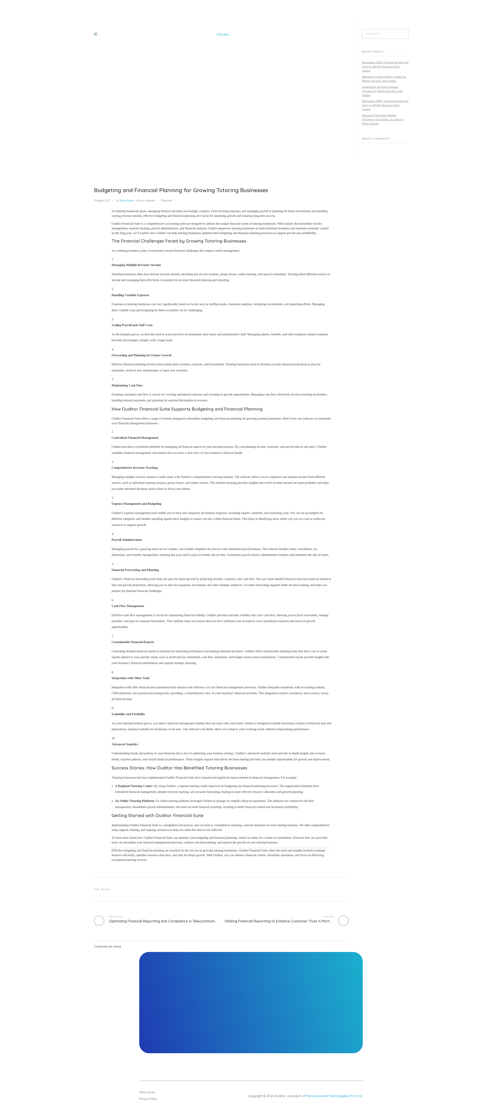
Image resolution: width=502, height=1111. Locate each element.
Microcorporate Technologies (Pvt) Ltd (334, 1096)
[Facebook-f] (323, 1067)
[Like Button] (179, 201)
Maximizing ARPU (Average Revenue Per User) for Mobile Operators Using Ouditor (385, 66)
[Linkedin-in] (310, 1067)
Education (166, 200)
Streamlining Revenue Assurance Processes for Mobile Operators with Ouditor (382, 91)
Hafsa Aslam (127, 200)
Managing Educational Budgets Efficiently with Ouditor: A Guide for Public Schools (383, 119)
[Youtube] (335, 1067)
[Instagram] (297, 1067)
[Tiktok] (348, 1067)
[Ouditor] (157, 13)
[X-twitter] (361, 1067)
